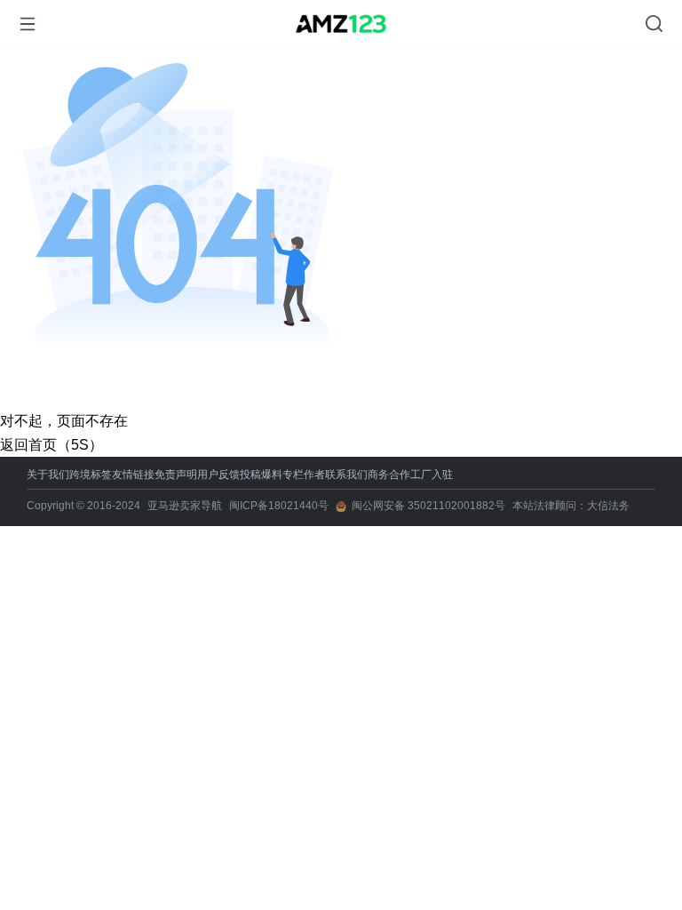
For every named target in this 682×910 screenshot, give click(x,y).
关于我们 (48, 474)
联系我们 (346, 474)
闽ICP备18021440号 (279, 505)
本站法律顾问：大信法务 (571, 505)
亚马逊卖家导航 (184, 505)
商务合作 (389, 474)
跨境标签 (90, 474)
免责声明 (176, 474)
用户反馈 (218, 474)
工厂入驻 (431, 474)
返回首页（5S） (51, 444)
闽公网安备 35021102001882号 (428, 505)
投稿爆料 (261, 474)
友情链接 (133, 474)
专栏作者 (303, 474)
